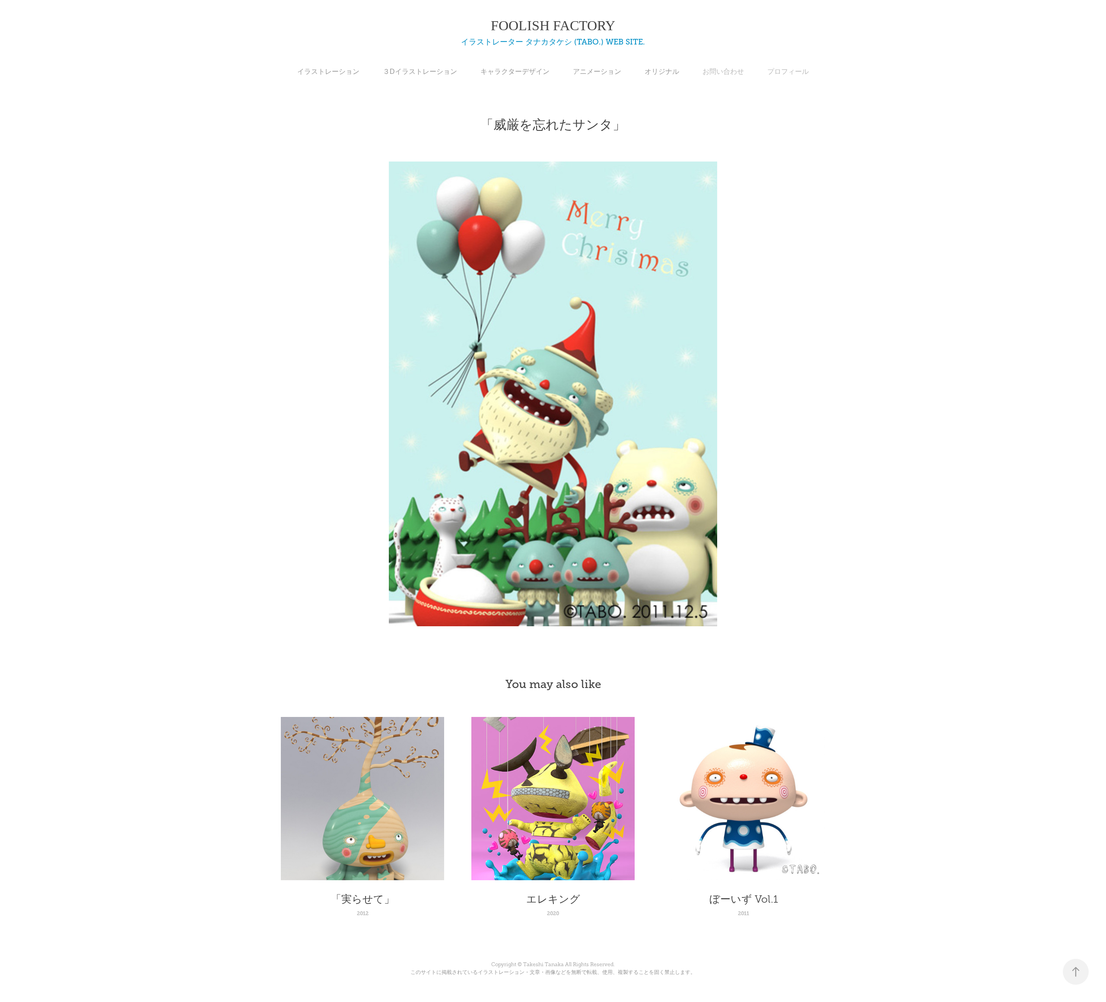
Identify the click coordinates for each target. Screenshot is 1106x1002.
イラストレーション (328, 71)
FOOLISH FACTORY (553, 25)
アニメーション (597, 71)
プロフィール (788, 71)
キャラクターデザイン (515, 71)
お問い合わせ (723, 71)
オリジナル (662, 71)
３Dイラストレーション (420, 71)
